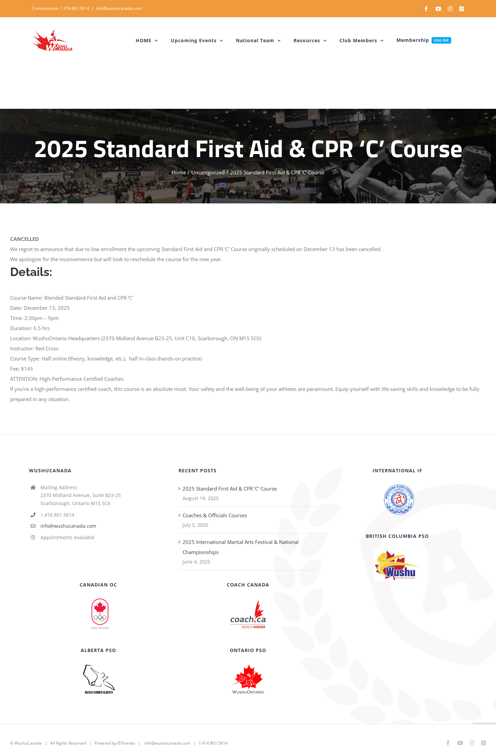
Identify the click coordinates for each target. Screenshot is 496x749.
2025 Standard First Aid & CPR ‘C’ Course (230, 488)
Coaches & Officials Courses (215, 515)
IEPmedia (126, 743)
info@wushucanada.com (119, 8)
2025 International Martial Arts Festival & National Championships (241, 547)
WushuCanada (28, 743)
